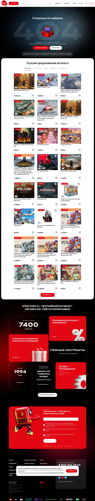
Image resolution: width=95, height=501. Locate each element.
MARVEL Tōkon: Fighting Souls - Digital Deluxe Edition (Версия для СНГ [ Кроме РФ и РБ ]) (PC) (24, 255)
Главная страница (41, 47)
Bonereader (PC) (41, 199)
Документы (43, 463)
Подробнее (15, 357)
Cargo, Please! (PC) (66, 144)
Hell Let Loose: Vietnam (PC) (68, 171)
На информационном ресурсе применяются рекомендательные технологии (15, 491)
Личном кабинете (69, 446)
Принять (70, 470)
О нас (80, 3)
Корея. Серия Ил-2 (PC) (43, 87)
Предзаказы (12, 463)
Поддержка (12, 470)
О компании (19, 382)
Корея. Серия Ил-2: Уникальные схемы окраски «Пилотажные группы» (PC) (46, 118)
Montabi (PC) (17, 225)
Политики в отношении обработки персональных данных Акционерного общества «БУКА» (61, 425)
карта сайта (56, 47)
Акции (74, 3)
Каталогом (46, 54)
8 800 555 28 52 (69, 465)
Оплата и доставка (43, 384)
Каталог (11, 460)
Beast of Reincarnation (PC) (21, 90)
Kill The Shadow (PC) (42, 171)
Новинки (67, 3)
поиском (69, 54)
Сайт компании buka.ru (65, 481)
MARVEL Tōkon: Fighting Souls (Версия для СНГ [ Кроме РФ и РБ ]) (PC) (70, 227)
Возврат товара (29, 463)
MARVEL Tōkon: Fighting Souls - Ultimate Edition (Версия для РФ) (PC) (46, 283)
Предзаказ (58, 3)
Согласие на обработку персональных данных (54, 472)
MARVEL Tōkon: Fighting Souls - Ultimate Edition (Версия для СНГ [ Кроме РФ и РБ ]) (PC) (46, 255)
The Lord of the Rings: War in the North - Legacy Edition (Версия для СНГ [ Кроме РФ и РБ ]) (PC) (23, 173)
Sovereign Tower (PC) (43, 144)
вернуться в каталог (46, 394)
